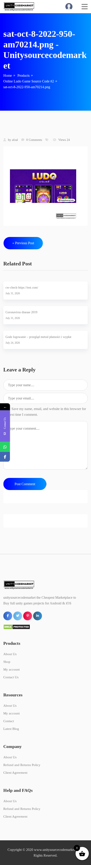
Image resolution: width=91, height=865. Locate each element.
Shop (6, 662)
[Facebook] (5, 457)
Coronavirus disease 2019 (21, 312)
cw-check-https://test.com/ (22, 287)
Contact (8, 721)
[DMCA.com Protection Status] (16, 626)
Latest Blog (11, 729)
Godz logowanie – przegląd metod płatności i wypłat (38, 337)
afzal (15, 140)
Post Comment (25, 484)
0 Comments (34, 140)
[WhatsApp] (5, 447)
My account (11, 669)
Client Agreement (15, 772)
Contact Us (11, 677)
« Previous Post (23, 243)
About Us (10, 654)
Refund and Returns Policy (21, 765)
